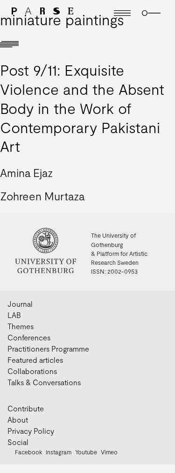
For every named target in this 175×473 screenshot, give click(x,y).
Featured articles (35, 359)
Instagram (58, 452)
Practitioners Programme (48, 348)
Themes (20, 326)
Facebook (28, 452)
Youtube (86, 452)
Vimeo (109, 452)
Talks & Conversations (44, 382)
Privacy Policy (30, 430)
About (17, 419)
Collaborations (32, 371)
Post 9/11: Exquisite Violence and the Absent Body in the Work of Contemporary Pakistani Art (82, 108)
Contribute (25, 408)
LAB (14, 315)
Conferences (28, 337)
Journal (20, 303)
